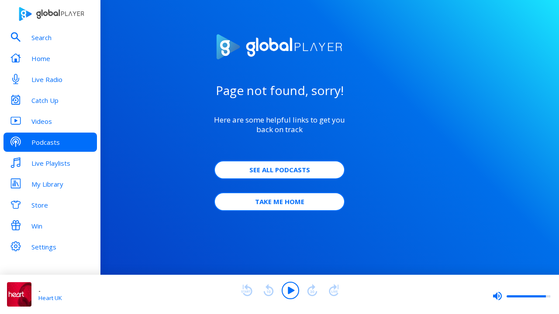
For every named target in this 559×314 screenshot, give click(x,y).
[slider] (521, 296)
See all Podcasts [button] (279, 169)
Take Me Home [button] (279, 201)
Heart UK (50, 298)
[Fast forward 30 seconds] (312, 290)
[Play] (290, 290)
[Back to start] (246, 290)
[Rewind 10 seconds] (268, 290)
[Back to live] (334, 290)
